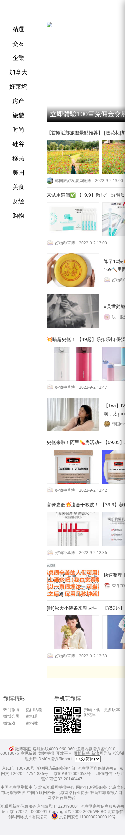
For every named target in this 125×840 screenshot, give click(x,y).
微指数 (32, 723)
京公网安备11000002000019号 (87, 817)
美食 (18, 187)
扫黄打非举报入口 (106, 792)
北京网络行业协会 (73, 792)
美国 (18, 172)
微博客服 (23, 749)
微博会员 (11, 716)
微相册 (32, 716)
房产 (18, 101)
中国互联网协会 (41, 792)
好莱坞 (18, 86)
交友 (18, 43)
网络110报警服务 (91, 787)
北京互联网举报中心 (56, 787)
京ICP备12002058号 (72, 773)
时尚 (18, 129)
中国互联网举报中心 (19, 787)
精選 (18, 29)
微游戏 (9, 723)
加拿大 (18, 72)
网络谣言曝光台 (62, 797)
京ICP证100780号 (18, 768)
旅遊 (18, 115)
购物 (18, 215)
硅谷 (18, 144)
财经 (18, 201)
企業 (18, 58)
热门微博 (11, 709)
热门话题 (34, 709)
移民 (18, 158)
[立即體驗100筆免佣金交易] (49, 26)
